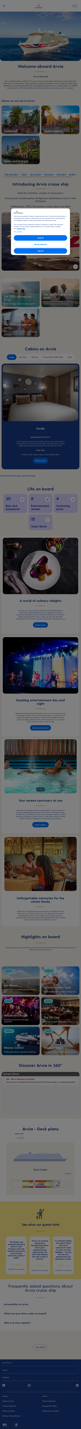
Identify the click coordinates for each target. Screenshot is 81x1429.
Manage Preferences (40, 244)
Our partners (18, 231)
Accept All (40, 238)
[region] (40, 231)
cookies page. (20, 228)
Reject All (40, 251)
